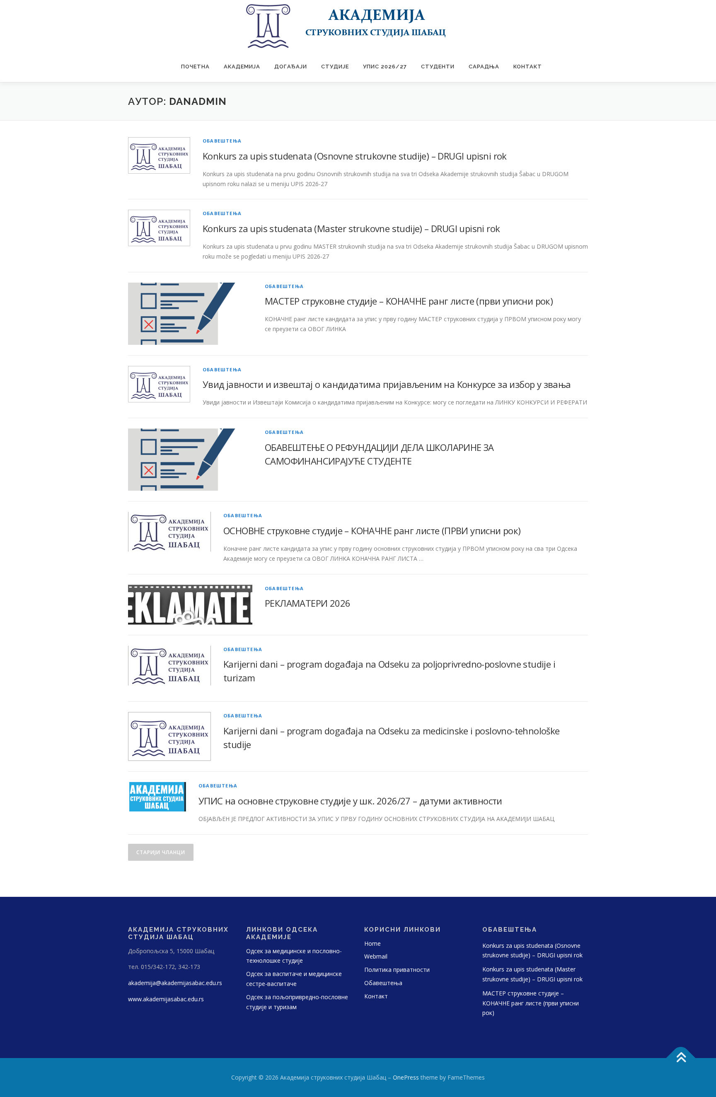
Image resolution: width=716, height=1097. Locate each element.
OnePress (406, 1077)
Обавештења (222, 141)
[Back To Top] (681, 1058)
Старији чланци (160, 852)
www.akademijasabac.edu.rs (166, 999)
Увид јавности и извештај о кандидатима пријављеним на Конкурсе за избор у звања (387, 384)
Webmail (375, 956)
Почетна (195, 66)
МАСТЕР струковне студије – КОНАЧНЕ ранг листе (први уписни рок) (409, 301)
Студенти (438, 66)
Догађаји (290, 66)
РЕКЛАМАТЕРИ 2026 (307, 603)
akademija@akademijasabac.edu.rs (175, 983)
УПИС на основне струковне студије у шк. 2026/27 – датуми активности (350, 800)
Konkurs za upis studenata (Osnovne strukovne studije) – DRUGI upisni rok (355, 156)
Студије (335, 66)
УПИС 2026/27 (385, 66)
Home (372, 943)
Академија (242, 66)
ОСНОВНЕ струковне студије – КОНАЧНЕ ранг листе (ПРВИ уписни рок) (372, 530)
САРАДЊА (484, 66)
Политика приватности (397, 969)
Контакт (527, 66)
